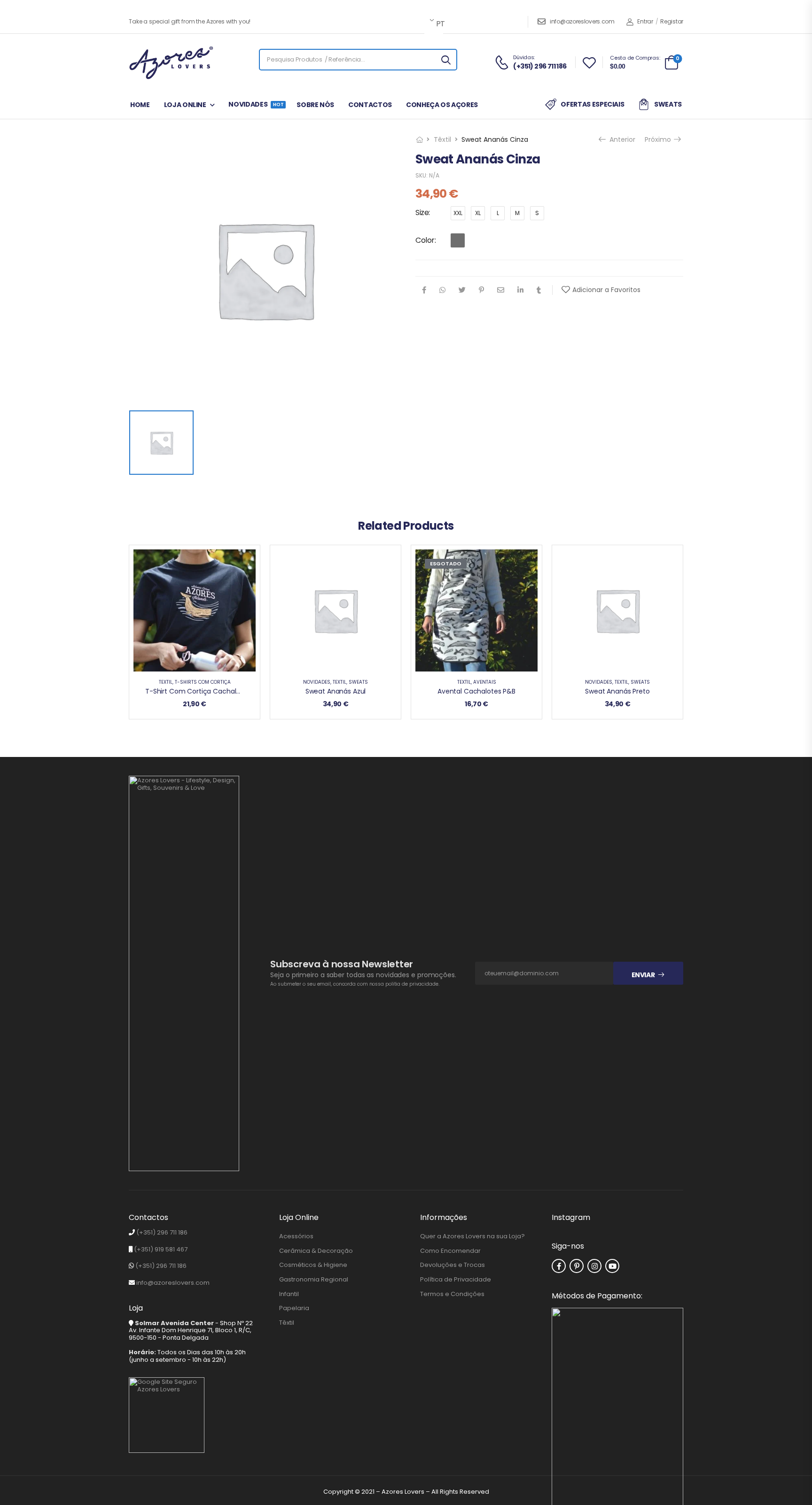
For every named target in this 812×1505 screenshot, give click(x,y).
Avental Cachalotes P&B (476, 691)
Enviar (643, 975)
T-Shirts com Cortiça (203, 682)
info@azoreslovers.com (582, 21)
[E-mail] (500, 289)
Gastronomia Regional (313, 1279)
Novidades (255, 104)
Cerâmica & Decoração (316, 1251)
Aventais (484, 682)
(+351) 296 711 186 (161, 1232)
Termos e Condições (452, 1294)
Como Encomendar (450, 1251)
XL (478, 213)
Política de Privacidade (455, 1279)
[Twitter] (462, 289)
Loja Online (185, 104)
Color (425, 240)
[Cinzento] (458, 240)
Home (140, 104)
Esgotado (445, 563)
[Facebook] (424, 289)
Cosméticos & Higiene (313, 1265)
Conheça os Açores (442, 104)
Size (422, 212)
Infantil (289, 1294)
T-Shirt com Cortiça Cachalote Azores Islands (219, 691)
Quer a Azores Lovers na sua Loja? (472, 1236)
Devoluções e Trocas (452, 1265)
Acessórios (296, 1236)
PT (439, 23)
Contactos (370, 104)
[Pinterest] (481, 289)
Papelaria (294, 1308)
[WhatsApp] (442, 289)
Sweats (668, 104)
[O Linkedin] (520, 289)
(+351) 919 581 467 (160, 1249)
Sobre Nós (315, 104)
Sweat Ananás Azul (335, 691)
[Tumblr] (539, 289)
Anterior (619, 139)
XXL (457, 213)
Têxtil (442, 139)
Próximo (661, 139)
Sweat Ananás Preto (617, 691)
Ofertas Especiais (592, 104)
